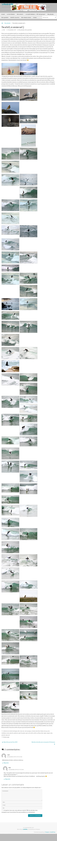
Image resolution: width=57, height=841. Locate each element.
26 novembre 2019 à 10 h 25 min (14, 756)
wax (51, 733)
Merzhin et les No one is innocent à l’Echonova (43, 742)
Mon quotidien (28, 30)
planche (11, 733)
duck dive (38, 731)
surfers (35, 733)
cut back (33, 731)
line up (45, 731)
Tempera (47, 832)
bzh (18, 731)
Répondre (6, 763)
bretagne (15, 731)
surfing (38, 733)
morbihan (3, 733)
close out (22, 731)
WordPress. (53, 832)
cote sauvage (28, 731)
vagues (48, 733)
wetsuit (3, 735)
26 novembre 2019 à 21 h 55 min (16, 769)
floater (42, 731)
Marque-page (6, 737)
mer (49, 731)
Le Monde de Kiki (7, 4)
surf (29, 733)
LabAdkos (25, 829)
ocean (7, 733)
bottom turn (6, 731)
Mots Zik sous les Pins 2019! (10, 742)
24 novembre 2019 (11, 30)
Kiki (4, 30)
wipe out (8, 735)
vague (44, 733)
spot (27, 733)
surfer (31, 733)
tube (42, 733)
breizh (11, 731)
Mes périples (7, 23)
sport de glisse (21, 733)
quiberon (16, 733)
